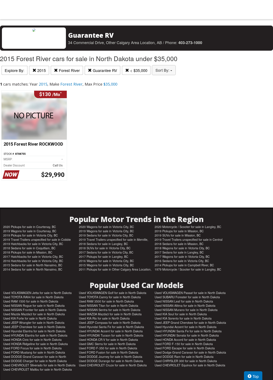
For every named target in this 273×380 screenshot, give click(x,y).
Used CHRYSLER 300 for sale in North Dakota (186, 361)
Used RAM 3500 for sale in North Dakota (106, 301)
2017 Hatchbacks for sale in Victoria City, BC (33, 256)
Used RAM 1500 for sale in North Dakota (30, 301)
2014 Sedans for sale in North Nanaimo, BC (32, 269)
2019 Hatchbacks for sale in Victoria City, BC (33, 244)
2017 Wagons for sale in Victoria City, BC (182, 256)
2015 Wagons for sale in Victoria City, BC (106, 265)
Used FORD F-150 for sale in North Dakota (184, 344)
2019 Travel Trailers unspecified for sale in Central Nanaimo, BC (188, 239)
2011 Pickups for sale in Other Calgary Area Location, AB (115, 269)
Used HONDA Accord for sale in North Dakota (185, 339)
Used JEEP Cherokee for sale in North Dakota (34, 327)
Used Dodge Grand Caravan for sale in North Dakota (190, 352)
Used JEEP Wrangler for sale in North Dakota (33, 322)
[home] (136, 9)
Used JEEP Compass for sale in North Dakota (110, 322)
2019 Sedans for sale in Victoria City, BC (106, 235)
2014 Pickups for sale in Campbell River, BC (184, 265)
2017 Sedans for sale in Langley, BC (179, 252)
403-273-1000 (190, 42)
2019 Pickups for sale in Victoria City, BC (30, 235)
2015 (41, 70)
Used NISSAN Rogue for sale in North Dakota (34, 305)
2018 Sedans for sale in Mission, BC (179, 244)
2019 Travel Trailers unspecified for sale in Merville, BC (113, 239)
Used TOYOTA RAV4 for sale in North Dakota (33, 297)
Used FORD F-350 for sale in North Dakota (108, 348)
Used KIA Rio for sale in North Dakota (104, 318)
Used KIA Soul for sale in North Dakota (181, 314)
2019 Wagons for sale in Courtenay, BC (29, 231)
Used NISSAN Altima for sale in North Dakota (185, 305)
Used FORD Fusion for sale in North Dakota (108, 352)
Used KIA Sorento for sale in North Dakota (183, 318)
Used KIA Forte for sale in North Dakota (30, 318)
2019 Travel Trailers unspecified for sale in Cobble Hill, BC (37, 239)
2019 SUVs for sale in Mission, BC (178, 235)
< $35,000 (138, 70)
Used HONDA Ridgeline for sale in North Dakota (35, 344)
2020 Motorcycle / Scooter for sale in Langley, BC (188, 227)
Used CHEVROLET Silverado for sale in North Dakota (39, 365)
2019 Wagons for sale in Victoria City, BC (106, 231)
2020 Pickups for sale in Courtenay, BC (29, 227)
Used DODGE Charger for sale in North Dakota (35, 361)
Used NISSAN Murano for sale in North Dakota (186, 310)
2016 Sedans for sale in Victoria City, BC (182, 261)
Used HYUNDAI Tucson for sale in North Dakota (111, 335)
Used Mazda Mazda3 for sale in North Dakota (34, 314)
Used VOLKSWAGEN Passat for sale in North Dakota (190, 293)
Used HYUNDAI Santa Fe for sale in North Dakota (188, 331)
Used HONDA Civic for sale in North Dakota (32, 339)
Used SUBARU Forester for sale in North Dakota (187, 297)
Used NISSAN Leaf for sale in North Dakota (184, 301)
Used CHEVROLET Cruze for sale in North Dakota (113, 365)
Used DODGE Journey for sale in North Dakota (110, 356)
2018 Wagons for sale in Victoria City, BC (182, 248)
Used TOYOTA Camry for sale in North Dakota (110, 297)
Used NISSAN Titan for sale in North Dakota (108, 305)
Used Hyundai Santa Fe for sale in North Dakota (111, 327)
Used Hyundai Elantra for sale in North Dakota (34, 331)
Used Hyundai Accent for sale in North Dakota (185, 327)
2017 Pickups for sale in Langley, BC (103, 256)
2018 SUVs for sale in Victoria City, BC (105, 248)
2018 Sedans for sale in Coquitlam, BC (29, 248)
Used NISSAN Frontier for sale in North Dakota (34, 310)
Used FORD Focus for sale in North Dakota (32, 348)
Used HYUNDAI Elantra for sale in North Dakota (35, 335)
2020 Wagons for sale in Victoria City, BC (106, 227)
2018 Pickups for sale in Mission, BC (27, 252)
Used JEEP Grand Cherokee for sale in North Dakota (190, 322)
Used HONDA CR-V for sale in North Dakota (108, 339)
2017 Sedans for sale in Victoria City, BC (106, 252)
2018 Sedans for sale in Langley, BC (103, 244)
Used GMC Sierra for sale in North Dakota (107, 344)
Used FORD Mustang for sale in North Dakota (34, 352)
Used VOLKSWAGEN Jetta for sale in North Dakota (37, 293)
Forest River (69, 70)
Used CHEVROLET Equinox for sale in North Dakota (190, 365)
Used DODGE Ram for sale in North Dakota (184, 356)
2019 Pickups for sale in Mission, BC (179, 231)
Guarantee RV (104, 70)
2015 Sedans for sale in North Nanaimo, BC (32, 265)
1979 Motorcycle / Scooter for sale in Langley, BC (188, 269)
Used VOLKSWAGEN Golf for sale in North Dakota (112, 293)
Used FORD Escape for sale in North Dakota (185, 348)
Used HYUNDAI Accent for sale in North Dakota (111, 331)
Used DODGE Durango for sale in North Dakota (111, 361)
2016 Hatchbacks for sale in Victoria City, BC (33, 261)
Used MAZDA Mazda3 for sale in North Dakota (110, 314)
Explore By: (14, 70)
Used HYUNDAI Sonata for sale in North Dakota (187, 335)
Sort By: (162, 70)
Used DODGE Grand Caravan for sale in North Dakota (34, 356)
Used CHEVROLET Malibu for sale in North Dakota (37, 369)
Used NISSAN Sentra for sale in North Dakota (109, 310)
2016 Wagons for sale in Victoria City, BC (106, 261)
